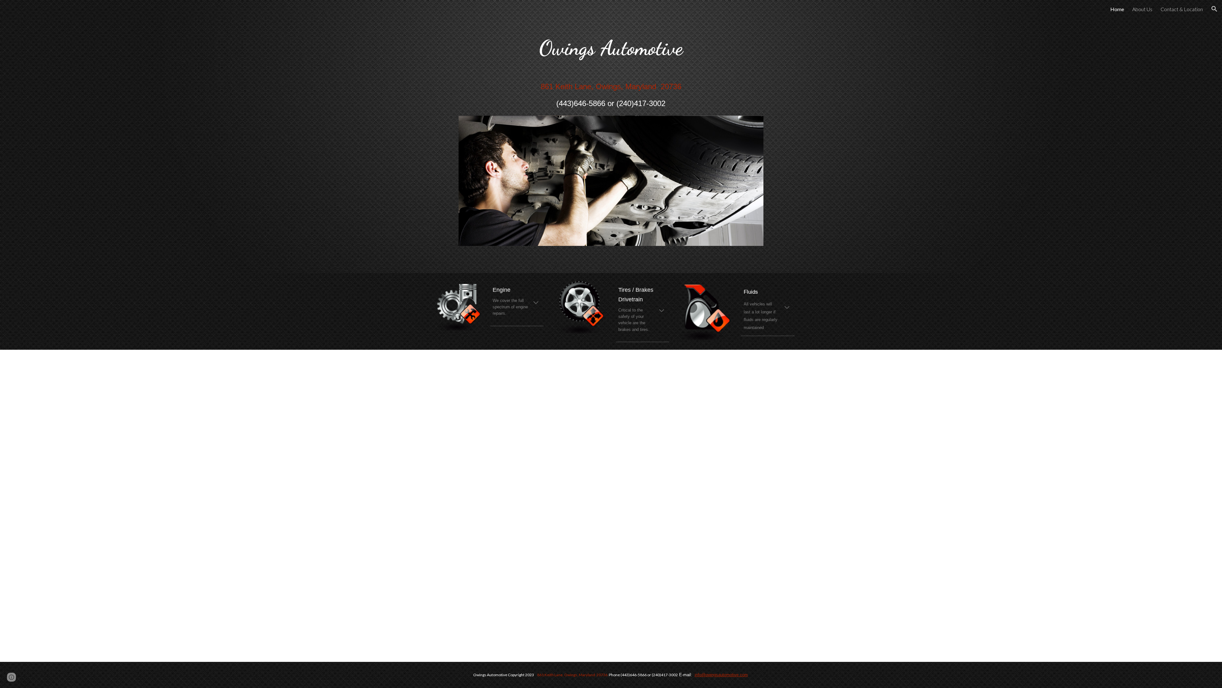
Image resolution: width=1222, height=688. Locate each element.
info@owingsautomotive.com (721, 674)
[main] (611, 67)
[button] (1214, 9)
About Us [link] (1142, 9)
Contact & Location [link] (1182, 9)
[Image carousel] (611, 185)
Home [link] (1117, 9)
